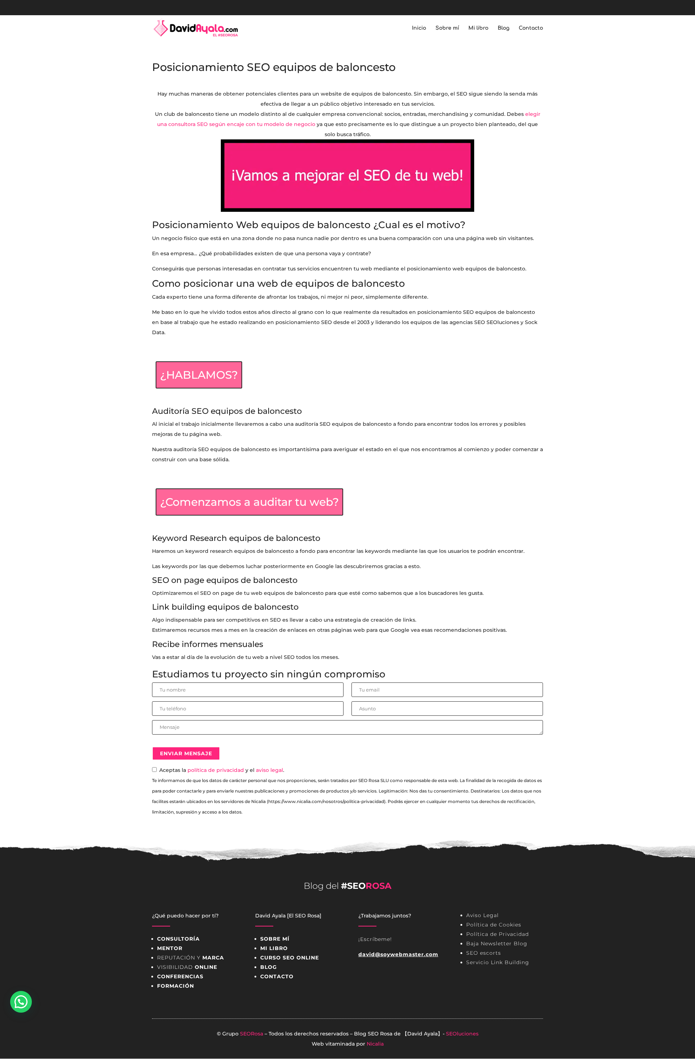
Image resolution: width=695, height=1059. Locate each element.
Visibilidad (187, 967)
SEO (373, 1033)
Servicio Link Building (497, 962)
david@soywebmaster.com (398, 954)
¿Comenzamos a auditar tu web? (249, 502)
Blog (503, 28)
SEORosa (251, 1033)
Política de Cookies (493, 924)
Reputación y (190, 957)
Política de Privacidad (497, 934)
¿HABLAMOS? (199, 375)
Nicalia (375, 1044)
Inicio (419, 28)
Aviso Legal (482, 915)
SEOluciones (462, 1033)
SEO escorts (483, 953)
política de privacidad (216, 770)
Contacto (531, 28)
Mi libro (478, 28)
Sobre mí (447, 28)
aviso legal (269, 770)
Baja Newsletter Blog (496, 943)
